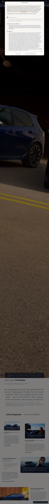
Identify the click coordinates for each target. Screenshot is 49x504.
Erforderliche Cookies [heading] (12, 17)
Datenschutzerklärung (34, 11)
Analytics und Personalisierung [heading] (14, 23)
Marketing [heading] (10, 31)
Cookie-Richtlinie (24, 11)
